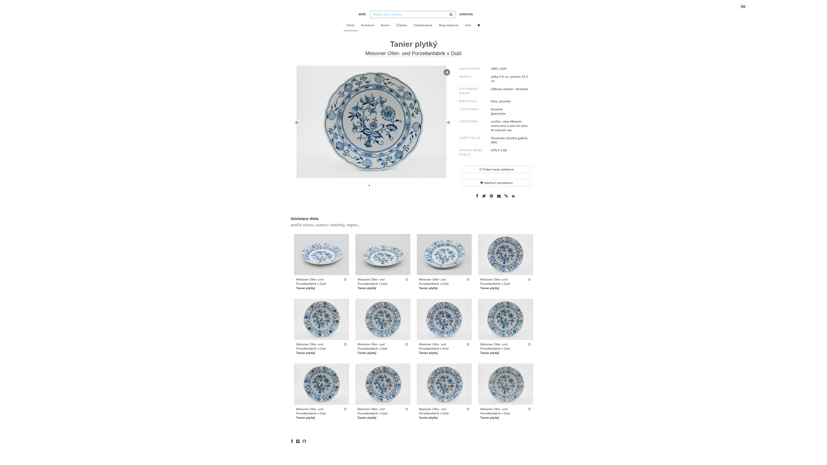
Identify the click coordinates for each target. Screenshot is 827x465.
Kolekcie (367, 25)
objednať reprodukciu (498, 182)
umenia (466, 14)
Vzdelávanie (423, 25)
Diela (351, 25)
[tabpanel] (373, 122)
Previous (297, 122)
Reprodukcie (449, 25)
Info (468, 25)
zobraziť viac (503, 130)
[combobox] (412, 14)
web (362, 14)
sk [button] (743, 6)
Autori (385, 25)
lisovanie (497, 109)
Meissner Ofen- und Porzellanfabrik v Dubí (413, 53)
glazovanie (498, 113)
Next (448, 122)
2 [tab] (376, 185)
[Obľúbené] (479, 25)
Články (401, 25)
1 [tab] (369, 185)
